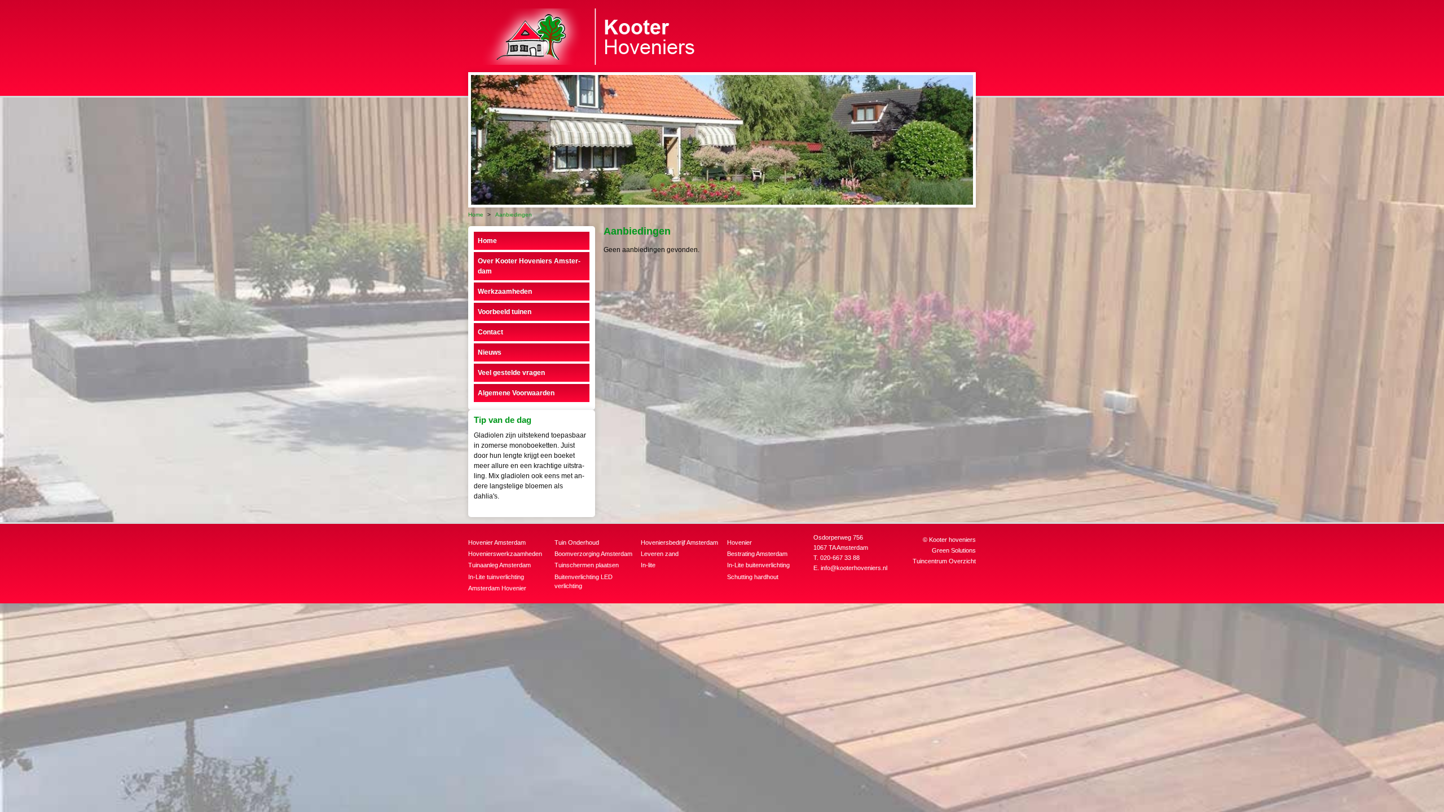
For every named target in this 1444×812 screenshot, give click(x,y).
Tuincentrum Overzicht (944, 561)
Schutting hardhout (752, 576)
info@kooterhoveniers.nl (854, 567)
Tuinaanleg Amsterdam (499, 565)
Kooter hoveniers (952, 539)
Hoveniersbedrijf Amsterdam (679, 542)
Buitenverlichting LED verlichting (583, 581)
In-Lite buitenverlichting (758, 565)
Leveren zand (660, 553)
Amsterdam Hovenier (497, 588)
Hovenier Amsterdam (497, 542)
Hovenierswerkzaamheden (505, 553)
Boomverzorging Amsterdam (593, 553)
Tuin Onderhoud (576, 542)
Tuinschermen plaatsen (586, 565)
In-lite (648, 565)
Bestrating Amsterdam (757, 553)
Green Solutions (954, 550)
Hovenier (739, 542)
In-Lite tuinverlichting (496, 576)
